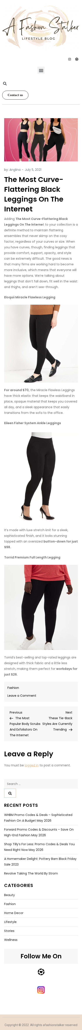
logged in (32, 765)
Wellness (10, 940)
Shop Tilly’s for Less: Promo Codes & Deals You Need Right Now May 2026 (39, 847)
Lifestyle (10, 922)
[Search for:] (41, 783)
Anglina (15, 170)
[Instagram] (69, 59)
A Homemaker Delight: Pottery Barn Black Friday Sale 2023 (40, 862)
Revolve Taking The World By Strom (31, 873)
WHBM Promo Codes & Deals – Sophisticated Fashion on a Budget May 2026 (38, 818)
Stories (9, 931)
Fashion (13, 688)
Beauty (9, 895)
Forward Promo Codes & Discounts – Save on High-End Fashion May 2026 (39, 832)
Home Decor (13, 913)
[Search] (10, 793)
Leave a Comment (21, 695)
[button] (41, 70)
